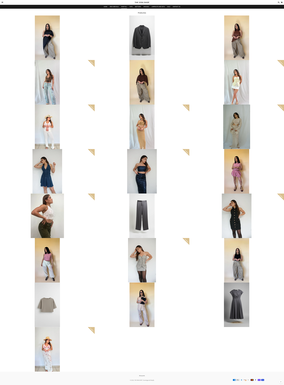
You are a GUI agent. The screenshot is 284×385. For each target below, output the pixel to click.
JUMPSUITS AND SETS (158, 6)
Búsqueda (142, 375)
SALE (168, 6)
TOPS (131, 6)
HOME (105, 6)
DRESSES (146, 6)
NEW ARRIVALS (114, 6)
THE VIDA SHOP (142, 2)
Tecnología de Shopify (148, 380)
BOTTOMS (138, 6)
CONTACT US (176, 6)
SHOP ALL (124, 6)
